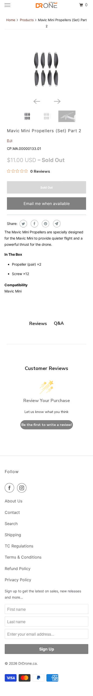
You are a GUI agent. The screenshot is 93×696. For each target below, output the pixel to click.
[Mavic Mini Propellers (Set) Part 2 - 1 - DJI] (46, 69)
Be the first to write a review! (46, 424)
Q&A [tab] (59, 323)
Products (27, 20)
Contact (12, 512)
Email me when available (47, 203)
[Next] (56, 101)
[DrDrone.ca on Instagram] (23, 487)
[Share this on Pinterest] (45, 223)
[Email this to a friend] (56, 223)
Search (11, 523)
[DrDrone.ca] (46, 5)
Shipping (13, 534)
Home (10, 20)
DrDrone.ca (27, 663)
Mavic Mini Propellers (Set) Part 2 (44, 130)
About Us (13, 500)
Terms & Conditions (23, 557)
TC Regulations (19, 545)
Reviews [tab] (38, 324)
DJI (9, 141)
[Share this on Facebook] (34, 223)
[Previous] (36, 101)
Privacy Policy (18, 579)
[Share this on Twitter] (22, 223)
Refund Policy (18, 568)
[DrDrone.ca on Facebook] (10, 487)
